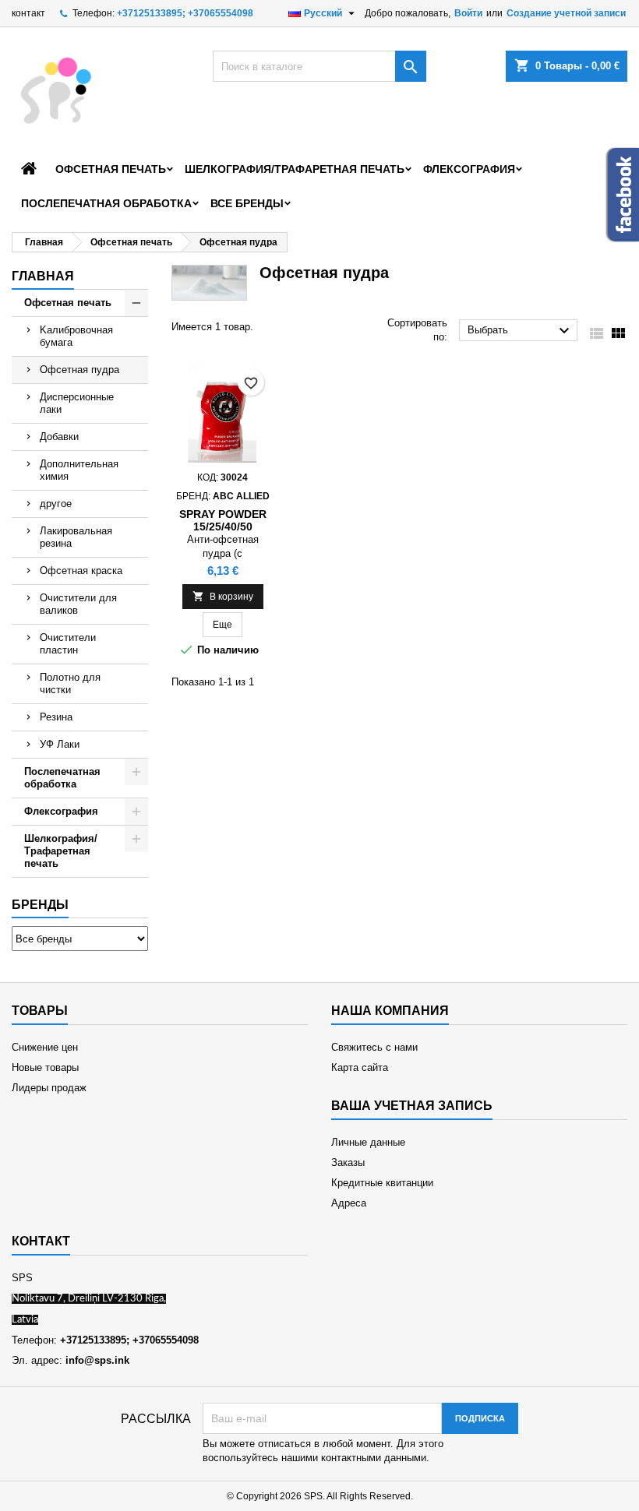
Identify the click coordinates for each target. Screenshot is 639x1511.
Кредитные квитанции (382, 1183)
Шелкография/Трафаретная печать (294, 169)
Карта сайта (359, 1067)
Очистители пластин (68, 644)
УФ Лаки (59, 744)
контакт (28, 13)
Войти (468, 13)
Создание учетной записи (566, 13)
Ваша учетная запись (411, 1105)
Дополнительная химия (79, 470)
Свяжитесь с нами (374, 1047)
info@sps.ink (97, 1360)
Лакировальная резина (76, 537)
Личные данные (368, 1142)
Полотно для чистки (70, 683)
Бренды (40, 904)
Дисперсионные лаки (77, 403)
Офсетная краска (81, 570)
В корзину (222, 596)
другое (56, 503)
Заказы (348, 1162)
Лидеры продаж (49, 1088)
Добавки (59, 436)
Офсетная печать (110, 169)
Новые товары (45, 1067)
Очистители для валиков (78, 604)
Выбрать (521, 331)
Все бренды (247, 203)
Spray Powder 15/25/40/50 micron (223, 526)
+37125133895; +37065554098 (185, 13)
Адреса (348, 1203)
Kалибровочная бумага (76, 336)
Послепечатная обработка (106, 203)
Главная (43, 276)
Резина (56, 717)
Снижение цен (45, 1047)
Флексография (469, 169)
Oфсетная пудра (79, 369)
